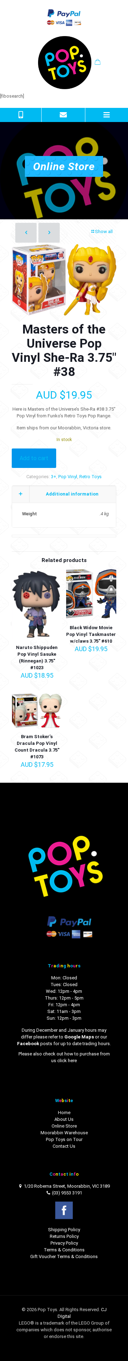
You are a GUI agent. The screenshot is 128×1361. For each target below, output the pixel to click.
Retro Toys (90, 476)
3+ (53, 476)
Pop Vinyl (67, 476)
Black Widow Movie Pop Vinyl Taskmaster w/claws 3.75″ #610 (91, 634)
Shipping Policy (64, 1229)
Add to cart (34, 458)
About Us (64, 1119)
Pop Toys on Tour (64, 1139)
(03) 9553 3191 (67, 1192)
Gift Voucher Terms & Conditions (64, 1256)
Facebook (28, 1043)
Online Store (64, 1126)
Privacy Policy (64, 1243)
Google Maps (79, 1036)
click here (67, 1060)
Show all (104, 231)
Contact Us (64, 1146)
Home (64, 1112)
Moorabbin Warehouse (64, 1132)
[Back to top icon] (113, 1346)
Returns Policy (64, 1236)
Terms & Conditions (64, 1249)
